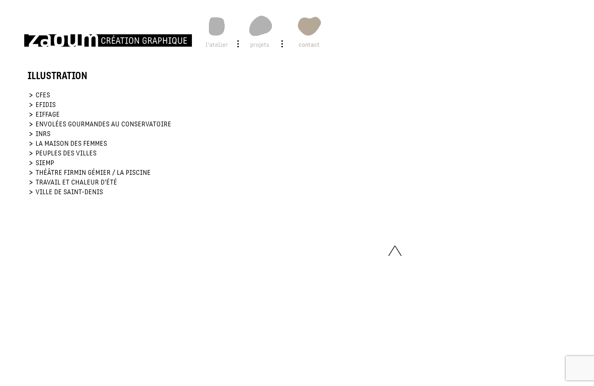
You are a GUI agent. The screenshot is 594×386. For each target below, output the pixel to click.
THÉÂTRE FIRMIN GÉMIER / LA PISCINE (93, 172)
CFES (43, 95)
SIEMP (45, 163)
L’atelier (217, 44)
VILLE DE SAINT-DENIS (69, 192)
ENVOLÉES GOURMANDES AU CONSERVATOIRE (103, 124)
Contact (309, 44)
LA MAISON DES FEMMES (71, 143)
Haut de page (395, 251)
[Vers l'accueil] (108, 40)
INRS (43, 133)
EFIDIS (46, 104)
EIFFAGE (48, 114)
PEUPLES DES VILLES (66, 153)
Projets (259, 44)
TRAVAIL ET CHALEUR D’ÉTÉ (76, 182)
